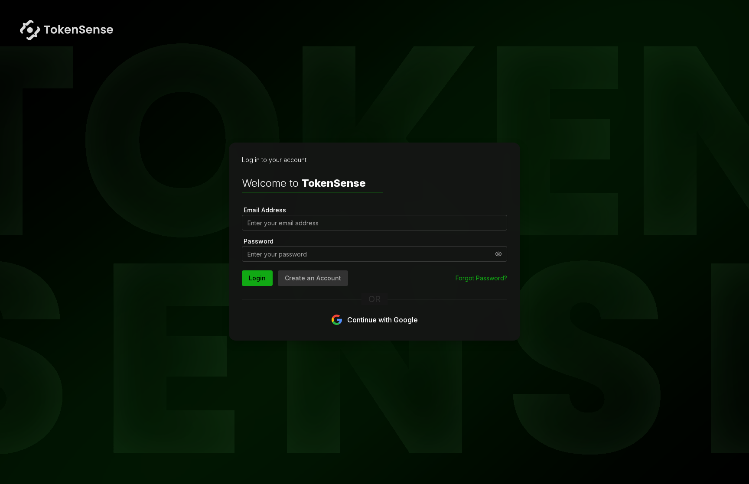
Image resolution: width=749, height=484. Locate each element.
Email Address (265, 210)
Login (257, 278)
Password (259, 241)
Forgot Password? (481, 278)
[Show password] (498, 253)
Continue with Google (382, 319)
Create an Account (313, 278)
